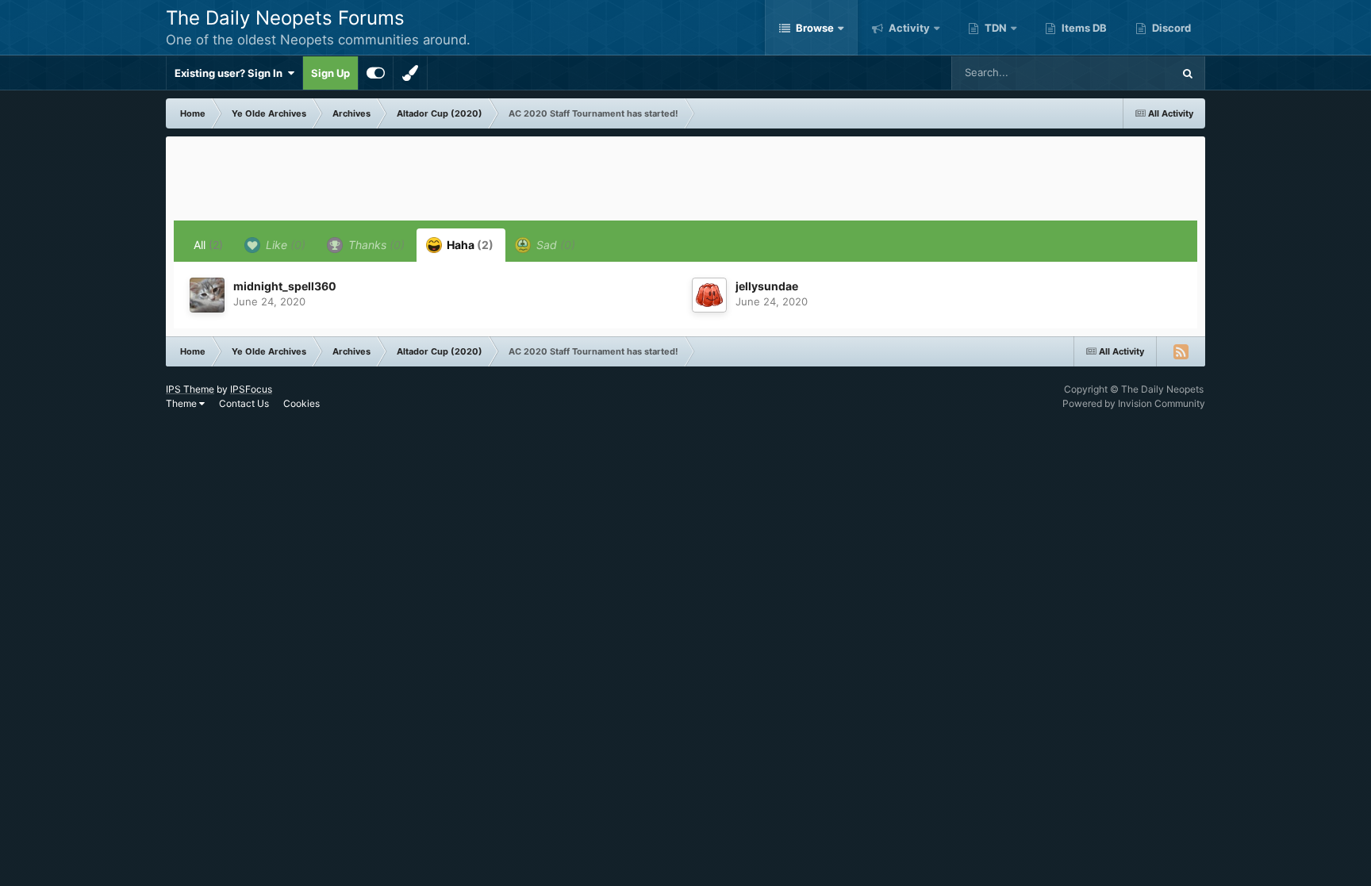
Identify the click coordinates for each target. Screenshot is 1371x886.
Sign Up (330, 73)
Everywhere (1123, 73)
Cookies (301, 403)
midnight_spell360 (284, 286)
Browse (813, 27)
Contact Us (244, 403)
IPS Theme (190, 389)
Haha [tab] (468, 244)
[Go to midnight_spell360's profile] (207, 295)
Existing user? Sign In (231, 73)
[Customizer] (376, 73)
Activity (908, 27)
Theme (182, 403)
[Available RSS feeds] (1180, 351)
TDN (994, 27)
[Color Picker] (410, 73)
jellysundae (766, 286)
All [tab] (208, 244)
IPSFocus (251, 389)
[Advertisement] (685, 180)
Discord (1170, 27)
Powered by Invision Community (1133, 403)
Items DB (1083, 27)
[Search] (1187, 73)
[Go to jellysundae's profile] (709, 295)
